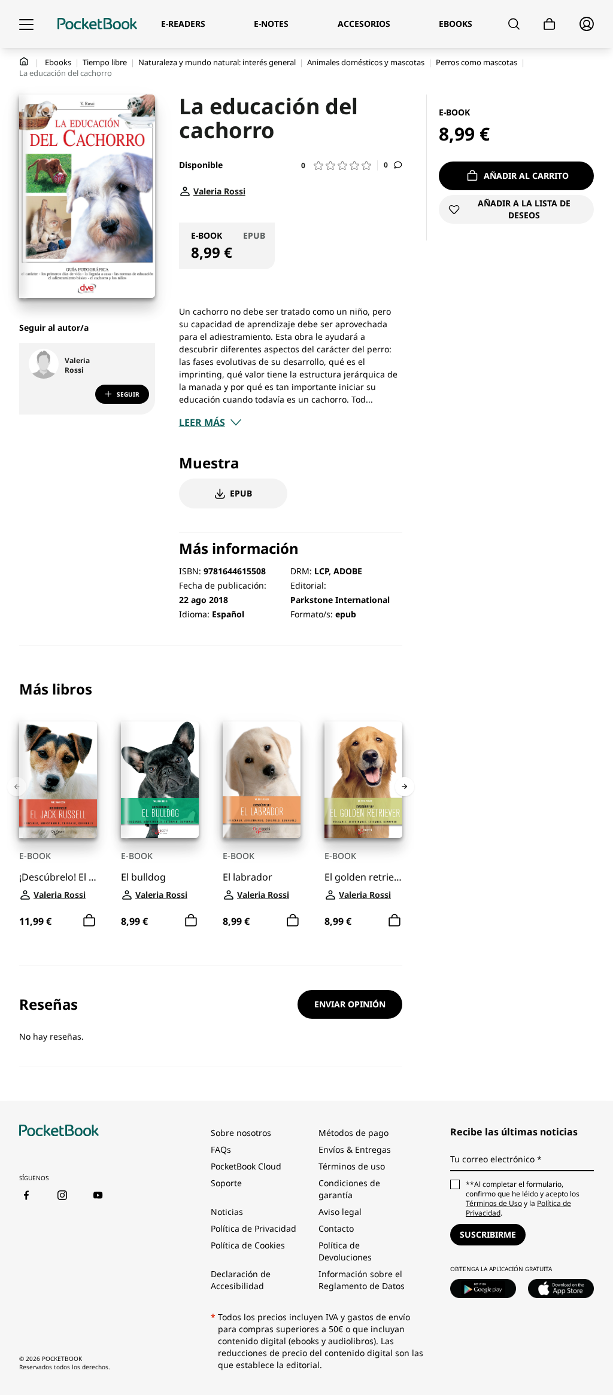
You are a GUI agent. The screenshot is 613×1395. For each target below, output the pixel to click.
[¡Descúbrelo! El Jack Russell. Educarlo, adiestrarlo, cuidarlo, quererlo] (58, 779)
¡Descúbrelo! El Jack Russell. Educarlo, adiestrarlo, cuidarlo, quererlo (58, 877)
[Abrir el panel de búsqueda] (514, 24)
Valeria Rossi (77, 365)
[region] (210, 806)
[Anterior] (16, 786)
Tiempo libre (105, 62)
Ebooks (58, 62)
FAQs (221, 1149)
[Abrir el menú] (26, 24)
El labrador (247, 877)
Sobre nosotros (241, 1132)
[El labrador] (262, 779)
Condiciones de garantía (349, 1189)
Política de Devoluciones (345, 1251)
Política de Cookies (248, 1245)
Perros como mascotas (476, 62)
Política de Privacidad (253, 1228)
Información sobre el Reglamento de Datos (361, 1280)
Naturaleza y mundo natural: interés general (217, 62)
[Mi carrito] (550, 24)
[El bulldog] (160, 779)
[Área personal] (586, 24)
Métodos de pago (353, 1132)
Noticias (227, 1211)
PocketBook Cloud (246, 1166)
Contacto (336, 1228)
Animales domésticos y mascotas (365, 62)
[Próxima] (404, 786)
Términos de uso (351, 1166)
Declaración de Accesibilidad (241, 1280)
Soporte (226, 1183)
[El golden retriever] (363, 779)
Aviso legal (340, 1211)
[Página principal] (97, 24)
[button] (339, 165)
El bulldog (143, 877)
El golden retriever (363, 877)
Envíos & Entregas (354, 1149)
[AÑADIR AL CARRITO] (89, 920)
